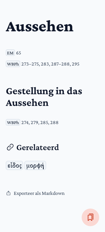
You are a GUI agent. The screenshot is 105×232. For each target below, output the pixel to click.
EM (10, 52)
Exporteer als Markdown (39, 193)
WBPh (13, 63)
